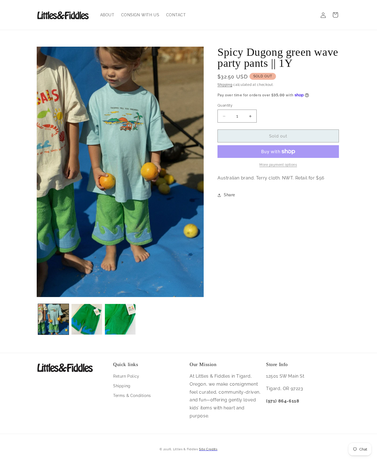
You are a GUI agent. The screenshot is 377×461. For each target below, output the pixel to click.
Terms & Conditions (132, 395)
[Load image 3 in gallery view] (120, 319)
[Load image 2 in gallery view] (86, 319)
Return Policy (126, 376)
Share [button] (229, 195)
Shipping (224, 85)
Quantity (224, 105)
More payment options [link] (278, 165)
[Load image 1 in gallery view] (53, 319)
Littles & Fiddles (186, 449)
